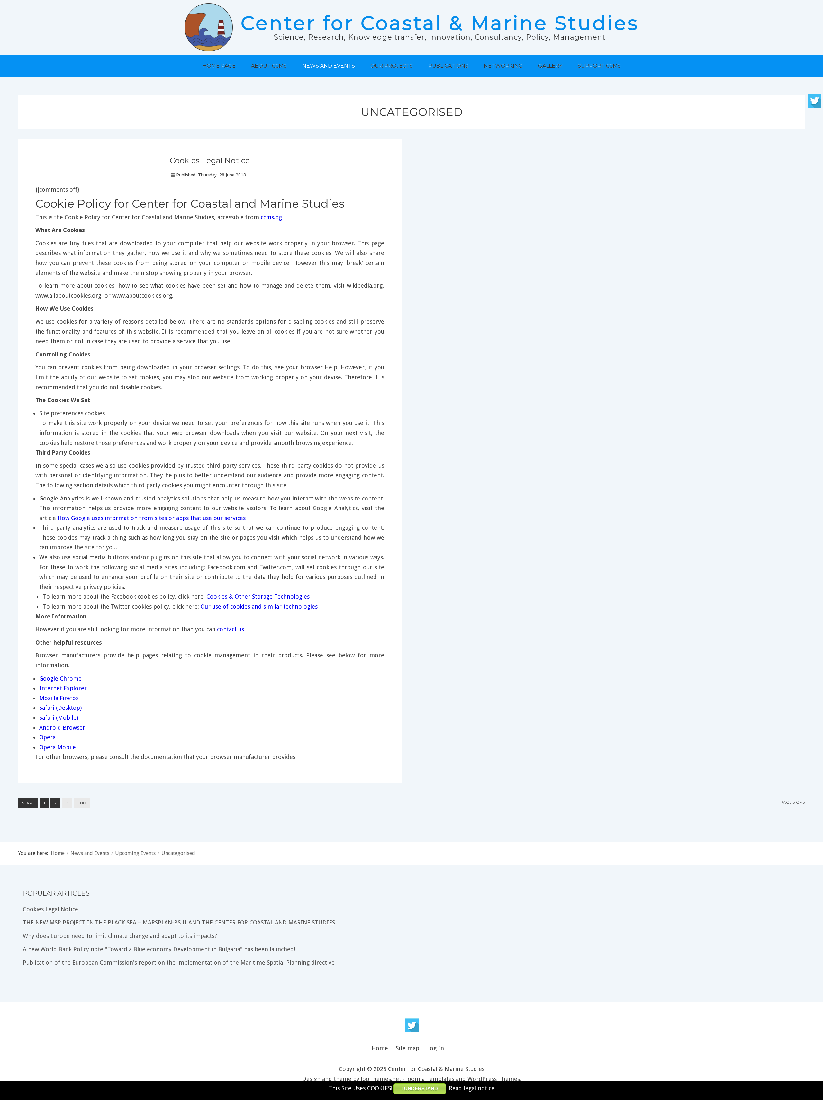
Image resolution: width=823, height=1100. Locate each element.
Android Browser (62, 727)
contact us (230, 629)
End (81, 802)
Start (28, 802)
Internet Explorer (63, 688)
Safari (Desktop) (60, 707)
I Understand (420, 1088)
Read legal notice (471, 1088)
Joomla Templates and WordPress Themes (463, 1079)
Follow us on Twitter (412, 1025)
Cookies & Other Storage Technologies (258, 596)
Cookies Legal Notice (210, 160)
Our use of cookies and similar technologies (259, 606)
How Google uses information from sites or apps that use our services (152, 518)
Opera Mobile (57, 747)
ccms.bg (271, 217)
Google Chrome (60, 678)
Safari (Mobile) (58, 717)
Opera (47, 737)
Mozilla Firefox (59, 698)
